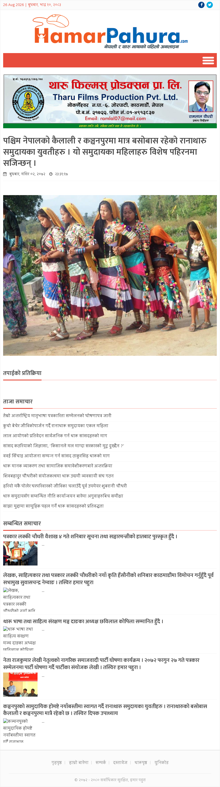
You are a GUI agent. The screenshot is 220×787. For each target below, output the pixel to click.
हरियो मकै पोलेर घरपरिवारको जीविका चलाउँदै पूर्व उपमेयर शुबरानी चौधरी (65, 486)
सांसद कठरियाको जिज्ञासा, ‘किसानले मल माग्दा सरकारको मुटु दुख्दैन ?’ (63, 446)
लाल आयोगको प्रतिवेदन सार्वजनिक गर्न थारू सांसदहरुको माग (55, 436)
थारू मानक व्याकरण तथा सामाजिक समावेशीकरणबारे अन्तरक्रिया (57, 466)
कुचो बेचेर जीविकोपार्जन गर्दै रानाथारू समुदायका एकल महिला (55, 426)
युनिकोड (161, 763)
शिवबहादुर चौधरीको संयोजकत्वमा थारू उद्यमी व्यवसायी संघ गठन (58, 476)
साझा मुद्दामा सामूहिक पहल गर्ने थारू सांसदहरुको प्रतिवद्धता (53, 506)
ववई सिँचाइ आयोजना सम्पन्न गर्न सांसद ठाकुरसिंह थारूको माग (56, 456)
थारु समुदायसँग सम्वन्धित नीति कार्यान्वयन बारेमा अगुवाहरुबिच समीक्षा (63, 496)
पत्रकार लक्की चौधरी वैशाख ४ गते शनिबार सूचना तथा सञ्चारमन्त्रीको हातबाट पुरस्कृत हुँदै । (90, 536)
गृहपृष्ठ (57, 763)
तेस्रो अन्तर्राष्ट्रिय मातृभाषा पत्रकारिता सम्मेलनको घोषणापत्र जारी (57, 416)
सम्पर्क (101, 763)
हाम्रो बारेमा (79, 763)
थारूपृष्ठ (141, 763)
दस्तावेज (120, 763)
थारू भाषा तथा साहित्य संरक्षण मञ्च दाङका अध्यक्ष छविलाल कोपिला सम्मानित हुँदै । (83, 621)
